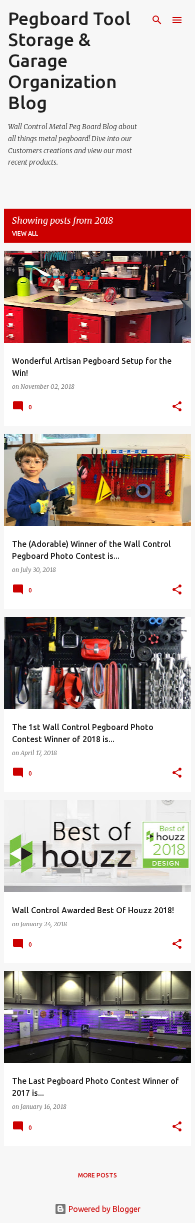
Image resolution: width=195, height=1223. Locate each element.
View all (25, 233)
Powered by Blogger (103, 1208)
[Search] (157, 20)
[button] (177, 407)
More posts (97, 1175)
